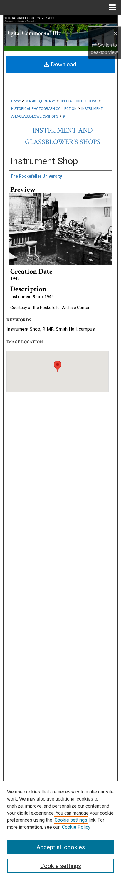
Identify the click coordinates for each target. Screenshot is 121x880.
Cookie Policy (76, 827)
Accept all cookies (60, 847)
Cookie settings (71, 820)
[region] (60, 830)
